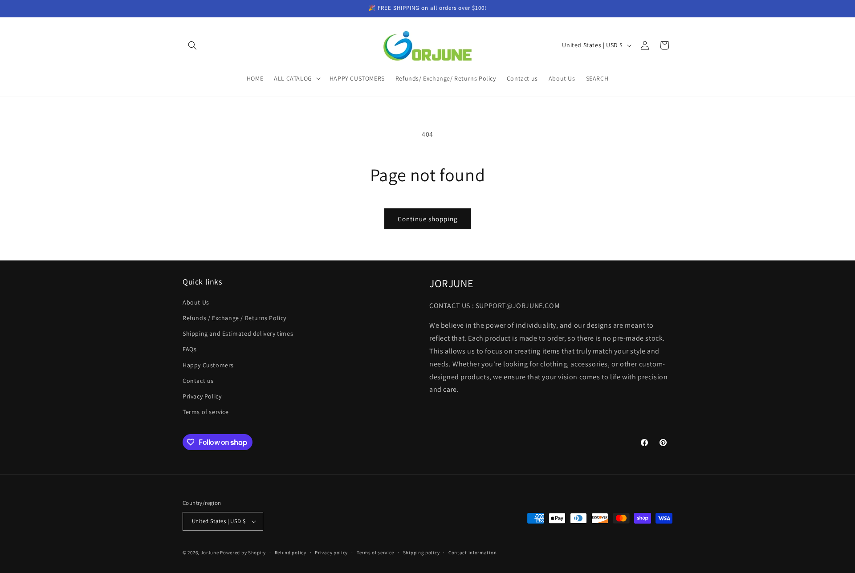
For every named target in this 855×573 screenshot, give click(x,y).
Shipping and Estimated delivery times (238, 333)
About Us (196, 302)
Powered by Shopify (243, 552)
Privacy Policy (202, 396)
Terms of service (206, 412)
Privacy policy (331, 552)
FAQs (189, 349)
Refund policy (290, 552)
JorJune (210, 552)
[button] (192, 45)
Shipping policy (421, 552)
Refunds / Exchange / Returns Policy (234, 318)
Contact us (198, 381)
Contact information (472, 552)
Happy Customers (208, 365)
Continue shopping (428, 219)
